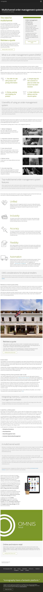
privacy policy (32, 585)
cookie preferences (23, 586)
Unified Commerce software (23, 377)
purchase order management (20, 263)
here (23, 391)
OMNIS (3, 278)
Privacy (19, 568)
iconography (4, 1)
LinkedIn (27, 570)
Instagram (16, 570)
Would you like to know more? (7, 49)
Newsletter (24, 568)
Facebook (38, 568)
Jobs (15, 568)
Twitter (21, 570)
